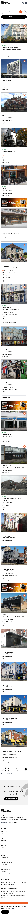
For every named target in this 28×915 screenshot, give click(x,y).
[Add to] (24, 26)
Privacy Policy (4, 857)
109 (18, 770)
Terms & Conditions (5, 869)
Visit (2, 835)
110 (22, 770)
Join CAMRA (4, 831)
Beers (2, 847)
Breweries (3, 845)
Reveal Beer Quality (8, 155)
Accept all (5, 912)
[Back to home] (5, 3)
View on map (15, 16)
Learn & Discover (5, 852)
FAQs (22, 820)
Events (2, 842)
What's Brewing (5, 873)
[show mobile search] (23, 3)
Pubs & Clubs (4, 838)
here (14, 884)
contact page (4, 822)
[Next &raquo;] (26, 769)
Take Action (4, 840)
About (2, 833)
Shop (2, 855)
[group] (14, 33)
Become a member (11, 798)
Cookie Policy (4, 864)
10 (11, 770)
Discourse (3, 871)
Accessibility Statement (6, 859)
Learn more (14, 908)
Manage (13, 912)
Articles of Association (6, 862)
